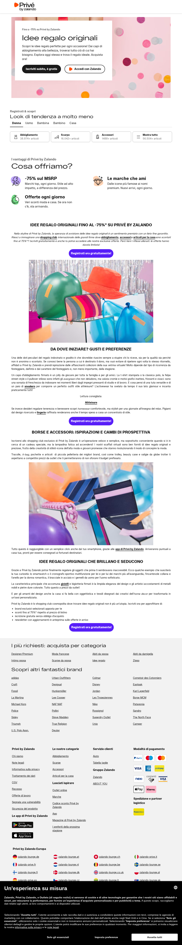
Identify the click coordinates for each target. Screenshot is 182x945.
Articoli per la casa (63, 775)
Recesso (17, 789)
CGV (14, 782)
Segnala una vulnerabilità (26, 802)
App (54, 813)
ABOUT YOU (100, 783)
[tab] (16, 123)
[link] (29, 137)
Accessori (58, 769)
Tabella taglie (100, 762)
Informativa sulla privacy (26, 769)
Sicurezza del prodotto (25, 808)
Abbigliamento (60, 756)
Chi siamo (17, 756)
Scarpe (56, 762)
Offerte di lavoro (21, 795)
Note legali (18, 762)
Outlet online (59, 790)
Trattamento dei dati (23, 775)
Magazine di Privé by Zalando (69, 820)
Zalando (97, 777)
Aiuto (96, 756)
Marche (56, 796)
